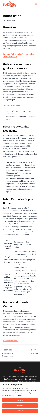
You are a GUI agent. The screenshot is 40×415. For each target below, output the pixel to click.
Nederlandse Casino (10, 341)
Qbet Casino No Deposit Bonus (8, 353)
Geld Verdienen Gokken (12, 105)
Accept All (20, 400)
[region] (20, 398)
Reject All (20, 411)
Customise (20, 405)
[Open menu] (36, 4)
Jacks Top (34, 351)
